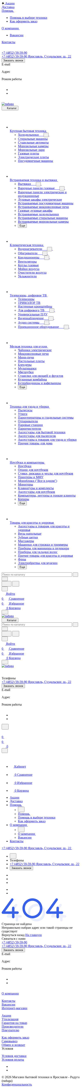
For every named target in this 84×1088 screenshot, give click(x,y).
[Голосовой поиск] (6, 584)
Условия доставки (14, 1056)
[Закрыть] (5, 750)
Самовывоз (9, 1041)
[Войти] (3, 732)
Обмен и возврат (13, 1045)
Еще (22, 225)
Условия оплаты (13, 1059)
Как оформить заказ (15, 1037)
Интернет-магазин (14, 1008)
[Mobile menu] (5, 662)
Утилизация (10, 1019)
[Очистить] (75, 574)
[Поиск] (5, 726)
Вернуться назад (13, 935)
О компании (10, 993)
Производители (12, 1026)
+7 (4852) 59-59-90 (14, 52)
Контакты (8, 1001)
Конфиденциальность (17, 1084)
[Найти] (15, 584)
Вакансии (8, 1004)
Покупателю (10, 1030)
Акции (6, 1015)
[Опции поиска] (5, 579)
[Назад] (21, 809)
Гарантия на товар (14, 1023)
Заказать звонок (13, 60)
